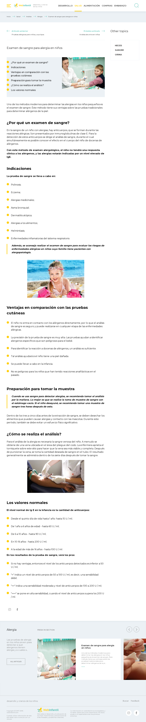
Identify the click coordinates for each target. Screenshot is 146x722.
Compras (107, 5)
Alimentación (92, 5)
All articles (16, 662)
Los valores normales (23, 90)
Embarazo (120, 5)
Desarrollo (65, 5)
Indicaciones (18, 67)
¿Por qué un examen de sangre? (29, 62)
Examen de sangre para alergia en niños (97, 646)
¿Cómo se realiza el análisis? (27, 85)
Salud (78, 5)
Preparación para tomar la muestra (31, 80)
